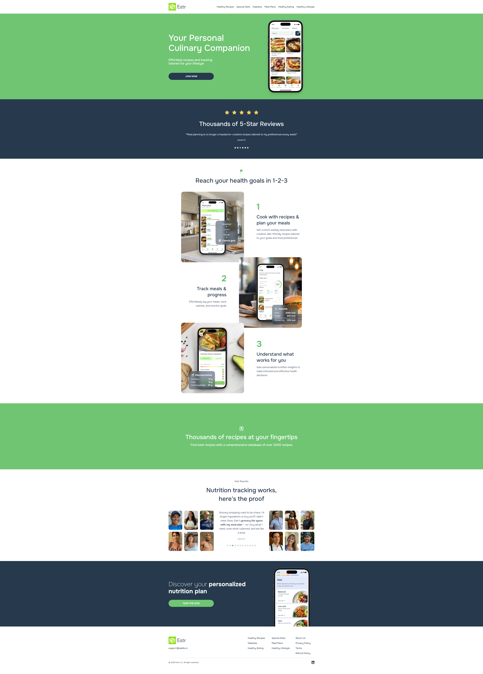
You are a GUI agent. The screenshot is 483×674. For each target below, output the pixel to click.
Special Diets (243, 6)
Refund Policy (303, 653)
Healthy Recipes (225, 6)
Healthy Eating (286, 6)
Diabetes (257, 6)
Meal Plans (270, 6)
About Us (300, 638)
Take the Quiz (191, 603)
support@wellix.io (178, 648)
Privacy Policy (303, 643)
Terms (299, 648)
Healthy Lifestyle (305, 6)
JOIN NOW (191, 76)
